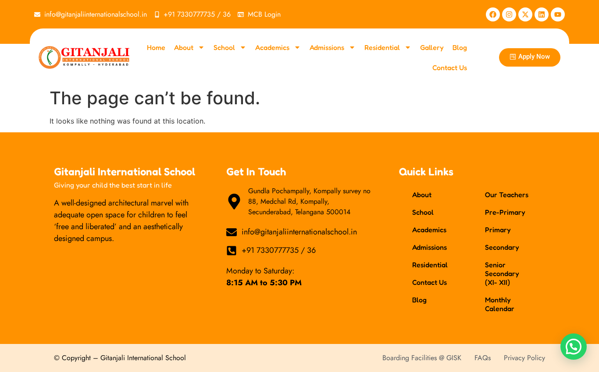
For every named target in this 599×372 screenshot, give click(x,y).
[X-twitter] (525, 14)
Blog (460, 47)
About (183, 47)
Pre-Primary (505, 212)
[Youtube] (558, 14)
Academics (272, 47)
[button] (573, 346)
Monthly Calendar (499, 304)
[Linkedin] (542, 14)
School (224, 47)
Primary (498, 229)
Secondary (502, 247)
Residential (382, 47)
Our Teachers (506, 194)
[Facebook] (493, 14)
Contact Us (449, 67)
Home (156, 47)
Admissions (327, 47)
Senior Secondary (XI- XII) (502, 273)
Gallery (432, 47)
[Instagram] (509, 14)
